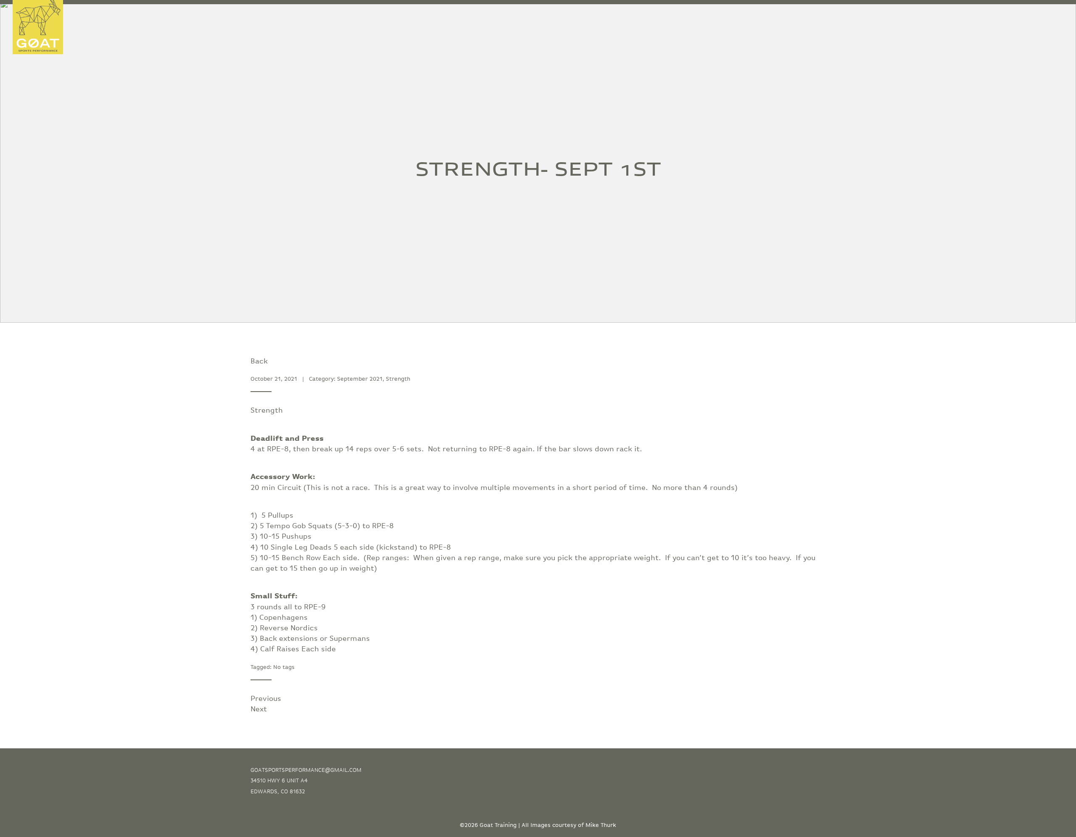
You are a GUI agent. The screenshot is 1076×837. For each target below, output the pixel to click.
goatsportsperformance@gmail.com (306, 770)
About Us (966, 20)
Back (259, 361)
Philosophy (923, 20)
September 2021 (359, 379)
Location (1006, 20)
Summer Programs (865, 20)
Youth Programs (799, 20)
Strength (398, 379)
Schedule (1047, 20)
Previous (266, 699)
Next (259, 709)
